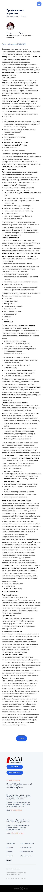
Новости (9, 847)
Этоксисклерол (26, 856)
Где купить (15, 767)
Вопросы (9, 851)
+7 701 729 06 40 (16, 810)
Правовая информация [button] (13, 869)
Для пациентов (12, 16)
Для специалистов (27, 843)
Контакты (9, 856)
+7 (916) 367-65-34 (13, 780)
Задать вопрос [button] (15, 772)
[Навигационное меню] (39, 4)
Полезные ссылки (26, 851)
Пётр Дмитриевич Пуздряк (15, 33)
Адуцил (8, 860)
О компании (10, 843)
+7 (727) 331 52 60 (16, 833)
